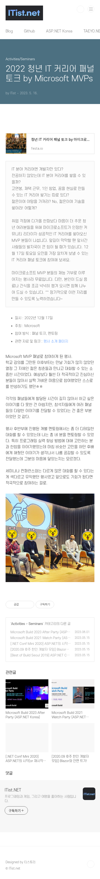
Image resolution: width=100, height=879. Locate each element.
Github (29, 31)
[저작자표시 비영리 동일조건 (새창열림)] (60, 604)
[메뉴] (90, 9)
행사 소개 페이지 (55, 341)
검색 (80, 9)
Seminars (36, 624)
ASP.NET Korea (59, 31)
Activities (18, 624)
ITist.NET (13, 790)
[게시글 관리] (29, 604)
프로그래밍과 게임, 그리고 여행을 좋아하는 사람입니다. (40, 799)
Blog (9, 31)
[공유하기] (23, 604)
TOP (90, 864)
